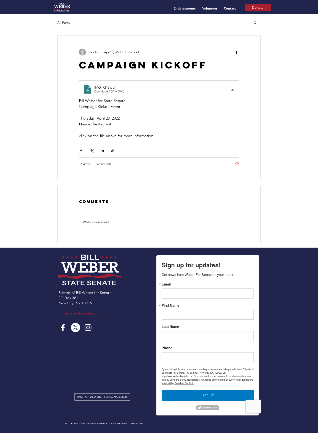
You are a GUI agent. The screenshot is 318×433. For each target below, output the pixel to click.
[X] (75, 327)
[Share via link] (113, 150)
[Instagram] (88, 327)
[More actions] (236, 52)
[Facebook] (62, 327)
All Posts (63, 23)
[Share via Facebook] (81, 150)
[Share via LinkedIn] (102, 150)
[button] (255, 22)
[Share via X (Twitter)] (92, 150)
